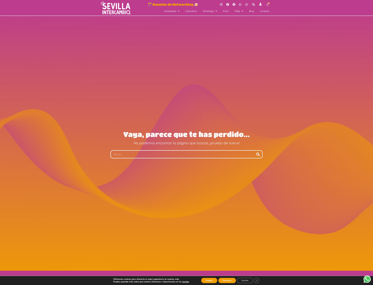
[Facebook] (227, 4)
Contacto (265, 11)
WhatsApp (208, 11)
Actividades (170, 11)
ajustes (185, 281)
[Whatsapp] (240, 4)
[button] (253, 4)
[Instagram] (221, 4)
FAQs (237, 11)
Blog (251, 11)
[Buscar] (258, 154)
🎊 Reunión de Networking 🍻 (173, 4)
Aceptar (209, 280)
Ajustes (244, 280)
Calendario (191, 11)
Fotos (226, 11)
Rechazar (227, 280)
